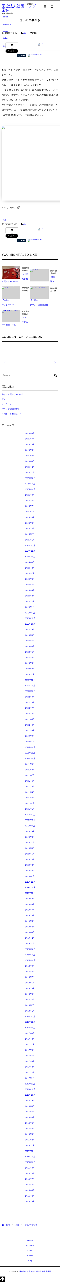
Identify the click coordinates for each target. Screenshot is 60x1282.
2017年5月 (30, 1056)
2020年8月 (30, 837)
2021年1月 (30, 809)
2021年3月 (30, 798)
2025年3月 (30, 528)
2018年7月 (30, 977)
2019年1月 (30, 943)
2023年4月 (30, 657)
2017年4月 (30, 1061)
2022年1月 (30, 742)
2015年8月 (30, 1173)
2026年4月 (30, 456)
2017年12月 (30, 1016)
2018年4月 (30, 994)
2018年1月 (30, 1011)
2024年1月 (30, 607)
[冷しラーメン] (9, 288)
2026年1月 (30, 472)
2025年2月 (30, 534)
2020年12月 (30, 814)
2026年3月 (30, 461)
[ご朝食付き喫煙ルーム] (11, 311)
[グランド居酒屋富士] (39, 288)
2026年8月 (30, 433)
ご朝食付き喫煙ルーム (12, 414)
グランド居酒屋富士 (39, 305)
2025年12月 (30, 478)
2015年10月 (30, 1162)
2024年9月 (30, 562)
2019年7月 (30, 910)
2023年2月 (30, 669)
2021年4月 (30, 792)
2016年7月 (30, 1112)
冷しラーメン (8, 305)
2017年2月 (30, 1072)
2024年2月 (30, 601)
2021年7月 (30, 775)
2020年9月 (30, 831)
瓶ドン (53, 281)
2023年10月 (30, 624)
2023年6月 (30, 646)
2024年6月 (30, 579)
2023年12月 (30, 613)
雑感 (53, 277)
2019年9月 (30, 899)
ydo (24, 224)
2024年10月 (30, 556)
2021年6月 (30, 781)
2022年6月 (30, 713)
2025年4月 (30, 523)
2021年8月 (30, 770)
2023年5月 (30, 652)
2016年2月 (30, 1140)
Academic (7, 24)
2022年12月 (30, 680)
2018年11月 (30, 955)
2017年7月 (30, 1044)
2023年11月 (30, 618)
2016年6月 (30, 1117)
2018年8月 (30, 971)
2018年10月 (30, 960)
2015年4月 (30, 1196)
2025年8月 (30, 500)
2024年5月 (30, 585)
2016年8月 (30, 1106)
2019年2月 (30, 938)
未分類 (25, 274)
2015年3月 (30, 1201)
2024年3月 (30, 596)
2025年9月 (30, 495)
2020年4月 (30, 859)
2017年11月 (30, 1022)
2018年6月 (30, 983)
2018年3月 (30, 999)
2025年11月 (30, 483)
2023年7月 (30, 641)
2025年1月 (30, 540)
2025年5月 (30, 517)
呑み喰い (6, 300)
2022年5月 (30, 719)
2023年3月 (30, 663)
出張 (24, 318)
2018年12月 (30, 949)
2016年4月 (30, 1128)
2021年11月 (30, 753)
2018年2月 (30, 1005)
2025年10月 (30, 489)
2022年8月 (30, 702)
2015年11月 (30, 1156)
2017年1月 (30, 1078)
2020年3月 (30, 865)
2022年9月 (30, 697)
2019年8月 (30, 904)
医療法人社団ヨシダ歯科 (19, 8)
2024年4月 (30, 590)
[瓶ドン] (34, 270)
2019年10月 (30, 893)
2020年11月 (30, 820)
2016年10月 (30, 1095)
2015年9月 (30, 1168)
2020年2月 (30, 870)
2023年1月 (30, 674)
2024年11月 (30, 551)
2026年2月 (30, 467)
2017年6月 (30, 1050)
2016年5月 (30, 1123)
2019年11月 (30, 887)
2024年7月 (30, 573)
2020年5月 (30, 854)
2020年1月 (30, 876)
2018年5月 (30, 988)
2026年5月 (30, 450)
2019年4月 (30, 927)
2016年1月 (30, 1145)
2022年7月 (30, 708)
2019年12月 (30, 882)
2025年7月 (30, 506)
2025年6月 (30, 512)
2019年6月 (30, 915)
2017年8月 (30, 1039)
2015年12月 (30, 1151)
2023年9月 (30, 629)
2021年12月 (30, 747)
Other (5, 32)
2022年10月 (30, 691)
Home (5, 17)
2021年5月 (30, 786)
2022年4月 (30, 725)
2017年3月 (30, 1067)
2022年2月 (30, 736)
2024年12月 (30, 545)
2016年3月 (30, 1134)
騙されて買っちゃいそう (13, 394)
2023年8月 (30, 635)
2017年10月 (30, 1027)
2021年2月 (30, 803)
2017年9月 (30, 1033)
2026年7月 (30, 439)
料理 (4, 220)
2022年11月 (30, 685)
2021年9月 (30, 764)
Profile (5, 39)
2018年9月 (30, 966)
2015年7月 (30, 1179)
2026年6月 (30, 444)
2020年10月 (30, 826)
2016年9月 (30, 1100)
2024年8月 (30, 568)
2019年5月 (30, 921)
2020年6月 (30, 848)
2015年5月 (30, 1190)
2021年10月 (30, 758)
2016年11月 (30, 1089)
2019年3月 (30, 932)
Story (5, 46)
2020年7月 (30, 842)
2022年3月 (30, 730)
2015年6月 (30, 1184)
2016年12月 (30, 1084)
